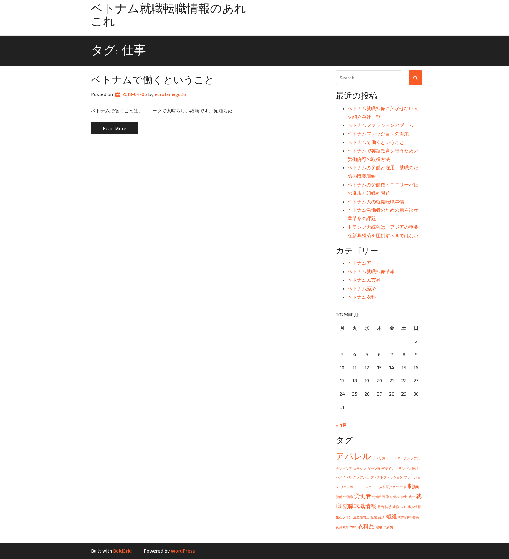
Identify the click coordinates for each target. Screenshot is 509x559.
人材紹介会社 (389, 487)
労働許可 (378, 497)
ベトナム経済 (362, 288)
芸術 (415, 517)
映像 (396, 507)
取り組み (392, 497)
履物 (380, 507)
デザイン (387, 468)
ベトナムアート (364, 263)
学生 (404, 497)
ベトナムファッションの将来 (378, 133)
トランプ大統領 (407, 468)
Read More (114, 128)
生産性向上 (361, 517)
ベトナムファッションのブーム (381, 125)
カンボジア (344, 468)
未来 (403, 507)
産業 (374, 517)
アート (391, 458)
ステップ (359, 468)
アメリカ (378, 458)
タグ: (118, 51)
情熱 (388, 507)
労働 (339, 497)
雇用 (379, 527)
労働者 (362, 495)
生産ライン (344, 517)
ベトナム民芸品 (364, 280)
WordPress (183, 550)
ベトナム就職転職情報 (371, 271)
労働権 (348, 497)
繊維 (391, 516)
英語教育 (342, 527)
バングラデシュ (358, 477)
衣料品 (366, 526)
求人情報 (414, 507)
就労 (411, 497)
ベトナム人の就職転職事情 (376, 201)
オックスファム (408, 458)
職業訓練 (404, 517)
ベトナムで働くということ (152, 81)
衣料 (353, 527)
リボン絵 (346, 487)
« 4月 (341, 425)
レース (359, 487)
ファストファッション (387, 477)
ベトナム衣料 (362, 297)
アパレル (353, 456)
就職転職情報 (359, 505)
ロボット (371, 487)
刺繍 (413, 485)
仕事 (403, 487)
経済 (381, 517)
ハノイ (341, 477)
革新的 (388, 527)
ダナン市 (373, 468)
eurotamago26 (170, 94)
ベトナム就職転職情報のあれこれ (168, 16)
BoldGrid (122, 550)
